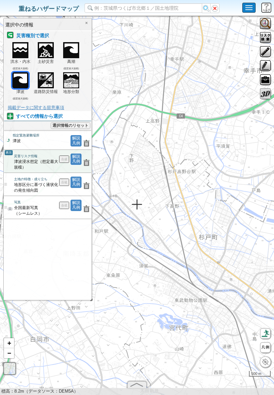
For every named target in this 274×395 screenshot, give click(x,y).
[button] (9, 343)
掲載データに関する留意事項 (36, 107)
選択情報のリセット (70, 125)
